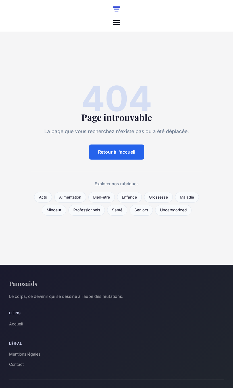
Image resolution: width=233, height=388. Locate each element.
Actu (43, 197)
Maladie (187, 197)
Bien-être (101, 197)
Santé (117, 210)
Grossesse (158, 197)
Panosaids (23, 283)
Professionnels (86, 210)
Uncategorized (173, 210)
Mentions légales (24, 354)
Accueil (16, 323)
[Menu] (116, 22)
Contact (16, 364)
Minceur (54, 210)
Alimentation (70, 197)
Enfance (129, 197)
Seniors (141, 210)
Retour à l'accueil (116, 152)
